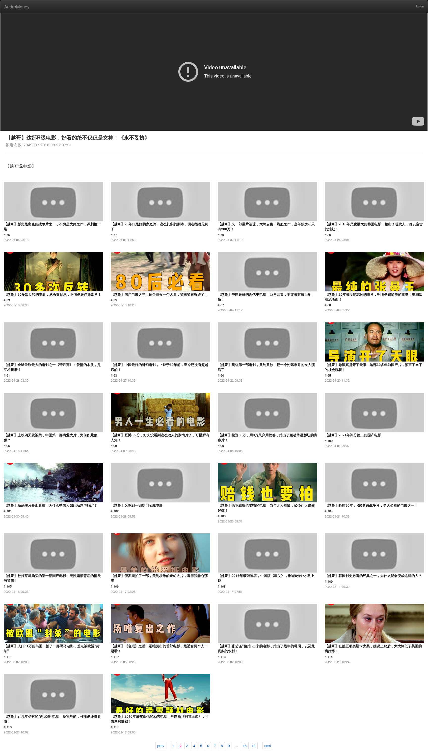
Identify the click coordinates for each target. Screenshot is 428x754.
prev (160, 745)
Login (420, 6)
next (267, 745)
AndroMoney (16, 6)
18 (245, 745)
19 (254, 745)
